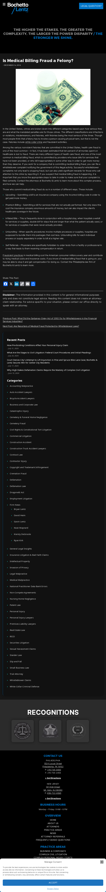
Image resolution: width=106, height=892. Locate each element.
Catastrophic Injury (19, 411)
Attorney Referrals (53, 836)
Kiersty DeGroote (22, 534)
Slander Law (16, 655)
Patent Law (15, 605)
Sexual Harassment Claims (23, 648)
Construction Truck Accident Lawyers (28, 448)
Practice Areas (53, 830)
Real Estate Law (17, 630)
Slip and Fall (16, 661)
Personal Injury (17, 611)
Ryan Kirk (18, 540)
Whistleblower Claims (20, 680)
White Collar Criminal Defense (24, 686)
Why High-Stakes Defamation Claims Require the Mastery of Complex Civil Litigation (48, 370)
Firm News (15, 504)
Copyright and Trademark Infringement (29, 467)
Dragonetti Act (17, 492)
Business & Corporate (53, 851)
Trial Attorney (16, 673)
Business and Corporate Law (24, 404)
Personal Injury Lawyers (22, 617)
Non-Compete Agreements (23, 592)
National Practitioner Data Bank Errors (28, 586)
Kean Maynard (21, 527)
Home (53, 820)
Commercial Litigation (20, 436)
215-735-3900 (54, 770)
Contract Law (16, 454)
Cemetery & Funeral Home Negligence (28, 417)
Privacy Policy (53, 889)
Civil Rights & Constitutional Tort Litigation (30, 429)
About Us (53, 823)
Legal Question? (91, 6)
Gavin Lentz (20, 521)
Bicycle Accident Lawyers (22, 398)
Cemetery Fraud (18, 423)
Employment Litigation (21, 498)
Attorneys (53, 826)
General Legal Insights (21, 548)
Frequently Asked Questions (53, 840)
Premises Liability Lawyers (23, 623)
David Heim (20, 515)
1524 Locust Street (53, 763)
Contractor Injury (18, 461)
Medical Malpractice (20, 580)
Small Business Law (19, 667)
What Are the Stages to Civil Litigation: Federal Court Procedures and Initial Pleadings (49, 352)
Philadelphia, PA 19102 (53, 766)
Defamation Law (18, 486)
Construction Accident (20, 442)
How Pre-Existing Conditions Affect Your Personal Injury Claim (37, 345)
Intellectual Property (20, 561)
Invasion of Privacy (19, 567)
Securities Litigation (19, 642)
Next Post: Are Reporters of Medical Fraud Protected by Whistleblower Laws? (41, 326)
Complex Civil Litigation (53, 854)
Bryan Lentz (20, 509)
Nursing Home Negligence (23, 598)
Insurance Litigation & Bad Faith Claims (29, 554)
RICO (12, 636)
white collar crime (34, 142)
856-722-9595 (54, 793)
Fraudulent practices (13, 255)
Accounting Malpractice (21, 385)
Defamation (15, 479)
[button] (101, 862)
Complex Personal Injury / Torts (53, 857)
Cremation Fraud (18, 473)
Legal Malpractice (18, 573)
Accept (53, 882)
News (53, 833)
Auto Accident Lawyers (21, 392)
